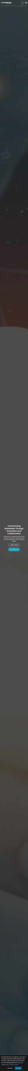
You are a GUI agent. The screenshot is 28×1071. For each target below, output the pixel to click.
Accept (18, 1068)
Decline (10, 1068)
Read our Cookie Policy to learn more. (12, 1063)
